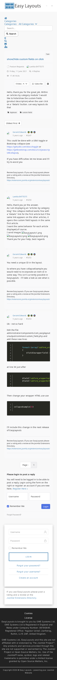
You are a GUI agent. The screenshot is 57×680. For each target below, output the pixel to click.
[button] (28, 40)
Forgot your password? (28, 565)
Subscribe (38, 84)
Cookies (28, 613)
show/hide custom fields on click (25, 59)
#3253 (28, 319)
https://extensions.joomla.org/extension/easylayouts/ (28, 180)
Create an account (28, 577)
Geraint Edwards (19, 132)
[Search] (46, 6)
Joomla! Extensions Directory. (22, 598)
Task (47, 54)
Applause (13, 112)
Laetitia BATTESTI (20, 196)
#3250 (28, 200)
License (28, 618)
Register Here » (20, 488)
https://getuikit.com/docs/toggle (22, 146)
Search (12, 33)
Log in (28, 557)
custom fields (27, 112)
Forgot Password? (14, 515)
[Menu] (52, 6)
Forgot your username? (28, 571)
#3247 (28, 136)
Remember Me (17, 506)
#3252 (28, 258)
